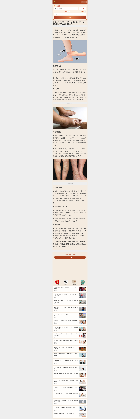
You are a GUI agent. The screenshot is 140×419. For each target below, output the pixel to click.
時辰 (85, 11)
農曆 (68, 11)
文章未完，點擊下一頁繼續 (70, 254)
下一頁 (70, 257)
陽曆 (66, 11)
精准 (82, 11)
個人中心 (84, 1)
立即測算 (70, 17)
